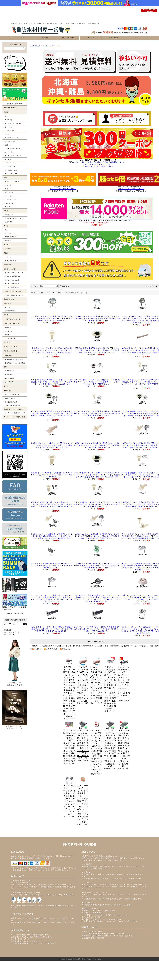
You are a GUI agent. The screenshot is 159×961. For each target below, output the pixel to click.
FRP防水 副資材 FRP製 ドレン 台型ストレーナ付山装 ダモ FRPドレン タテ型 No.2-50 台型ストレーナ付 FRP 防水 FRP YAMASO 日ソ (97, 382)
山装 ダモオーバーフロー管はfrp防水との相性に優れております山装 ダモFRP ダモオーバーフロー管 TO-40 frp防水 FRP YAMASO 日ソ (97, 629)
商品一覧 (91, 37)
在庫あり (65, 286)
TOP (23, 37)
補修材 (6, 112)
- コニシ (6, 134)
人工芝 (6, 386)
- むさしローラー (9, 233)
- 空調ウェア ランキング (12, 405)
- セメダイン (8, 331)
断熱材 (6, 253)
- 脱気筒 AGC (9, 222)
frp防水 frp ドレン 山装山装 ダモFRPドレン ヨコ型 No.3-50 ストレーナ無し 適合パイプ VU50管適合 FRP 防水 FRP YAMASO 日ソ (51, 445)
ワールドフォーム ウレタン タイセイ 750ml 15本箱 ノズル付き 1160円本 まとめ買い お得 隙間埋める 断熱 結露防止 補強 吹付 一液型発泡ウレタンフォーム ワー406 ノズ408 (96, 751)
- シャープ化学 (9, 130)
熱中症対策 (8, 391)
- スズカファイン (9, 371)
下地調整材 (8, 355)
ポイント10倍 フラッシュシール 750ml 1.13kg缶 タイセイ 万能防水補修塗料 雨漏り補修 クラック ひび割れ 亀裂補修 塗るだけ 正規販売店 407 (69, 745)
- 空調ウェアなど (9, 398)
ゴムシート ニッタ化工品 (13, 291)
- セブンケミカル (9, 141)
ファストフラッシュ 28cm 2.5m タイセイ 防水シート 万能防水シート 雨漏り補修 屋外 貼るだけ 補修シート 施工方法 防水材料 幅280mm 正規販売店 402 (110, 748)
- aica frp (8, 307)
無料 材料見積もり (10, 107)
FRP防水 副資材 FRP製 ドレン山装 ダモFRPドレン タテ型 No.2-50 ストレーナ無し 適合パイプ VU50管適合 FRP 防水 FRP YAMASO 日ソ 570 (96, 350)
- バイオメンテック (10, 163)
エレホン (7, 314)
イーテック (8, 264)
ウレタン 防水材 (10, 269)
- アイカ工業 (8, 120)
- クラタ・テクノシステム (12, 155)
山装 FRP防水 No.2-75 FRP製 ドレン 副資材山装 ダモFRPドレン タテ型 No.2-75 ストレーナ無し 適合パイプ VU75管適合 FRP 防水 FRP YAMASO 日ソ (97, 475)
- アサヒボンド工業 (10, 170)
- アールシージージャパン (12, 123)
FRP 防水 (7, 303)
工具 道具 (7, 248)
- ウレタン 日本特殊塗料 (12, 276)
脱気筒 (6, 210)
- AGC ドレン (9, 203)
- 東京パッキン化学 (10, 173)
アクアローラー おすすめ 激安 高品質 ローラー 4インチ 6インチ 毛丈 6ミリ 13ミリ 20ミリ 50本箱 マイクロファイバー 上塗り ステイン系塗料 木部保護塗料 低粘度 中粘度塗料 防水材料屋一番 (110, 688)
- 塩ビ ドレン (8, 192)
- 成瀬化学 (7, 145)
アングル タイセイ (10, 346)
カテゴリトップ (35, 45)
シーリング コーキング (12, 323)
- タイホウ (7, 240)
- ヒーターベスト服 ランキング (14, 413)
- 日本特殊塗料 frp (10, 310)
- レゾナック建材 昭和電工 (13, 148)
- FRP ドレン (8, 196)
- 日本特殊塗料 (9, 378)
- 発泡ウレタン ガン (11, 260)
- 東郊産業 (7, 327)
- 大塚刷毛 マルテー (11, 236)
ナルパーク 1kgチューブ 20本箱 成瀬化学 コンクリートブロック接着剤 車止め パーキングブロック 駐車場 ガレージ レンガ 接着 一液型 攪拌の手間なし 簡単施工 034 (83, 804)
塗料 (5, 367)
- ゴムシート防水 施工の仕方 (13, 295)
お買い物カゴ (114, 37)
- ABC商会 (7, 159)
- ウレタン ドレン (10, 199)
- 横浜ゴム (7, 334)
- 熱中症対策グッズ (10, 402)
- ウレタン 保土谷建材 (11, 280)
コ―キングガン (9, 342)
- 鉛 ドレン (8, 185)
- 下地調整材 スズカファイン (13, 359)
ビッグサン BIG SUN (12, 319)
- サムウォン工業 (9, 166)
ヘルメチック (8, 382)
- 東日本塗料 (8, 374)
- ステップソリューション (12, 137)
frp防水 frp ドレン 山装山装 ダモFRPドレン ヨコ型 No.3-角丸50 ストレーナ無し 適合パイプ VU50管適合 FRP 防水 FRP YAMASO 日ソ (97, 445)
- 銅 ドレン (8, 188)
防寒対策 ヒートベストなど (14, 409)
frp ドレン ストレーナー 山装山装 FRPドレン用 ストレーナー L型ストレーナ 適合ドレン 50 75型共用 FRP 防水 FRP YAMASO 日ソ (97, 566)
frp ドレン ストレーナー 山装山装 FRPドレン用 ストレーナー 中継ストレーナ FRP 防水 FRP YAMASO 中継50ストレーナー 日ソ (51, 318)
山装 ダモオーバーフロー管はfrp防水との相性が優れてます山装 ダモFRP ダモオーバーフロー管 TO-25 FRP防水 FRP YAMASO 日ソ (51, 629)
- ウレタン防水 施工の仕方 (13, 287)
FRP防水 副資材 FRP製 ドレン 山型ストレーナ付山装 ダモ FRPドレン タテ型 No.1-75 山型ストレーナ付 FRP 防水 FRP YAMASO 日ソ (97, 504)
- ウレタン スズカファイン (13, 283)
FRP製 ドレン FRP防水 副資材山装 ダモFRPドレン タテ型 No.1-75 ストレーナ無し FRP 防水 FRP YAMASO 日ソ (51, 475)
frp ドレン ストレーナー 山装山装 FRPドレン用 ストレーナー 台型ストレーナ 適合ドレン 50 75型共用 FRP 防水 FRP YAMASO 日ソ (97, 318)
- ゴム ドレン (8, 206)
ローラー (7, 226)
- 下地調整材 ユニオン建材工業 (14, 363)
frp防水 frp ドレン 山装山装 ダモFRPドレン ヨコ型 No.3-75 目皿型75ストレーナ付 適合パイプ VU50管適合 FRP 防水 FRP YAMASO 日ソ (97, 536)
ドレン (6, 177)
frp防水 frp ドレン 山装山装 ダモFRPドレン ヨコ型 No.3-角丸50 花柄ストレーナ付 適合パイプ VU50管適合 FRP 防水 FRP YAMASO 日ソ (51, 536)
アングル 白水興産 (10, 351)
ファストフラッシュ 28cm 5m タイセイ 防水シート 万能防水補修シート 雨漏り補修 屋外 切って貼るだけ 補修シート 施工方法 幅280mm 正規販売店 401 (124, 748)
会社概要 (45, 37)
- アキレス (7, 257)
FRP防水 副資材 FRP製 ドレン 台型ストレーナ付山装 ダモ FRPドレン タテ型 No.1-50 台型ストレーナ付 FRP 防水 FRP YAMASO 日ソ (51, 382)
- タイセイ (7, 116)
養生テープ (8, 244)
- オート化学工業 (9, 338)
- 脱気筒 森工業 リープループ (14, 218)
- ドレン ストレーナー (11, 181)
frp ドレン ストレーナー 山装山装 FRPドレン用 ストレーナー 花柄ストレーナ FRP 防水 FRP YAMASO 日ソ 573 (51, 566)
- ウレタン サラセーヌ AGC (13, 273)
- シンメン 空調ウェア (11, 394)
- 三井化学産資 (9, 152)
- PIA (6, 229)
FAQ (136, 37)
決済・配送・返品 (68, 37)
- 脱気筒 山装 (8, 214)
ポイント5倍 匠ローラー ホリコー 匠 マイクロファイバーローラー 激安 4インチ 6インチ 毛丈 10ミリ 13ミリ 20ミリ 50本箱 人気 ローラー (124, 682)
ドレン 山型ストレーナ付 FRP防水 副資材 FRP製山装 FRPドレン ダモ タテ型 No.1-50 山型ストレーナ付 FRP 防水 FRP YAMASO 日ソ (97, 413)
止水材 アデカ (9, 299)
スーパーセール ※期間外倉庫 (14, 417)
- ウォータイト (9, 127)
